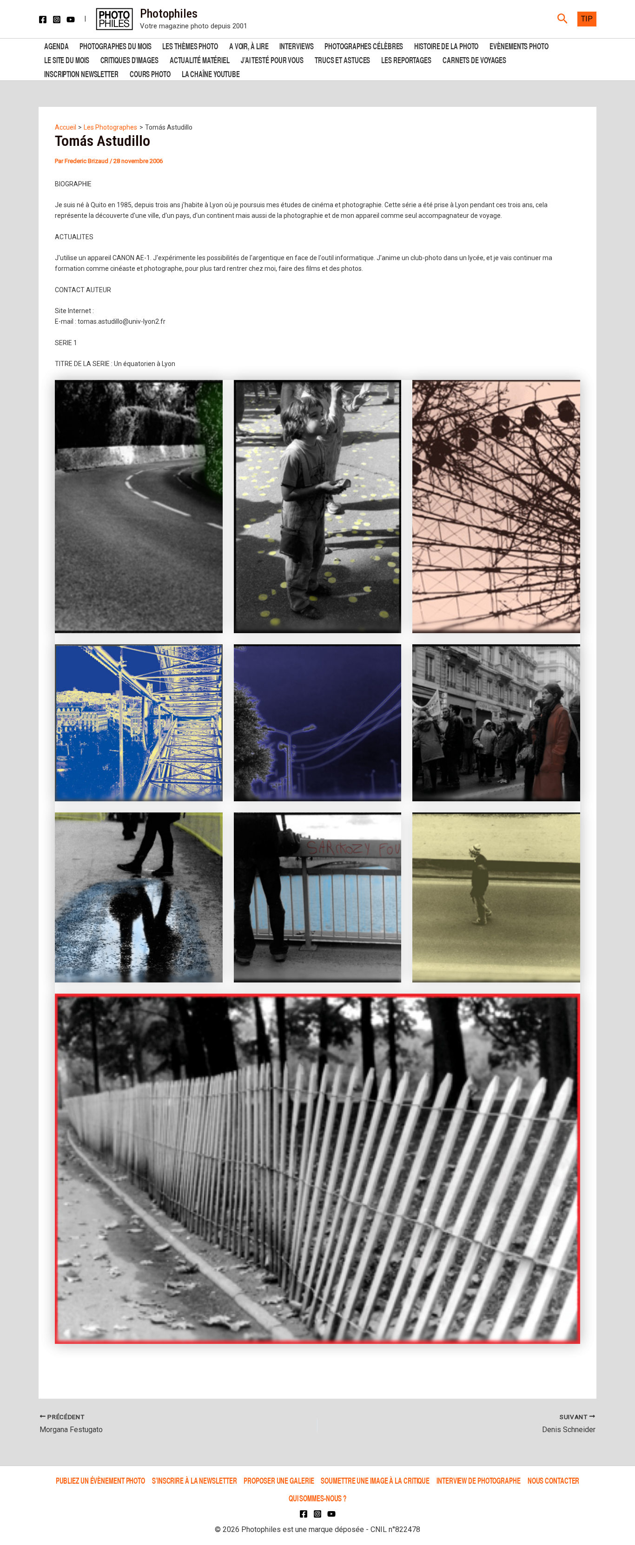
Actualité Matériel (200, 59)
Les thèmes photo (190, 45)
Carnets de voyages (474, 59)
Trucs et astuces (342, 59)
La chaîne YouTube (211, 73)
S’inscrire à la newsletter (194, 1480)
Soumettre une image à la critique (375, 1480)
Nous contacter (554, 1480)
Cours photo (150, 73)
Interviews (296, 45)
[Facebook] (43, 19)
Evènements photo (518, 45)
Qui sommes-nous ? (317, 1498)
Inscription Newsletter (81, 73)
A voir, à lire (249, 45)
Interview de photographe (479, 1480)
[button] (563, 19)
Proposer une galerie (279, 1480)
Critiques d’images (129, 59)
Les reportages (406, 59)
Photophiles (169, 13)
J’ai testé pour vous (272, 59)
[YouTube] (70, 19)
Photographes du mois (115, 45)
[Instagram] (57, 19)
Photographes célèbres (363, 45)
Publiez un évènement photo (100, 1480)
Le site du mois (66, 59)
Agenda (56, 45)
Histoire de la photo (446, 45)
